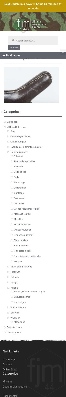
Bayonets (18, 166)
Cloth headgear (18, 141)
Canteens (19, 192)
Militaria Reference (16, 126)
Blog (12, 130)
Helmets (14, 277)
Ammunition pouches (24, 161)
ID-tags (14, 282)
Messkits (18, 219)
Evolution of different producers (25, 146)
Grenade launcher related (27, 208)
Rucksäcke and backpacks (27, 255)
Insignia (14, 287)
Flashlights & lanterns (21, 266)
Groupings (12, 121)
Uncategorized (14, 332)
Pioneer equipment (23, 234)
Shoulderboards (22, 296)
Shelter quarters (18, 307)
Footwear (15, 271)
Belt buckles (20, 171)
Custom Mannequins (15, 386)
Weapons (15, 317)
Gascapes (19, 198)
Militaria (7, 381)
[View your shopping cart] (63, 52)
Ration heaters (21, 245)
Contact (7, 364)
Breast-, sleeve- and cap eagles (29, 291)
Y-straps (18, 261)
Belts (16, 176)
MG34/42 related (22, 224)
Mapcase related (22, 213)
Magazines (19, 321)
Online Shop (10, 369)
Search (14, 47)
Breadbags (19, 182)
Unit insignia (20, 301)
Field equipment (18, 151)
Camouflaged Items (20, 136)
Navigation (13, 55)
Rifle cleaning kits (23, 250)
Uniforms (14, 312)
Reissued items (14, 327)
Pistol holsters (21, 240)
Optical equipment (23, 229)
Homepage (9, 359)
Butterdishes (20, 187)
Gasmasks (19, 203)
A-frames (18, 155)
